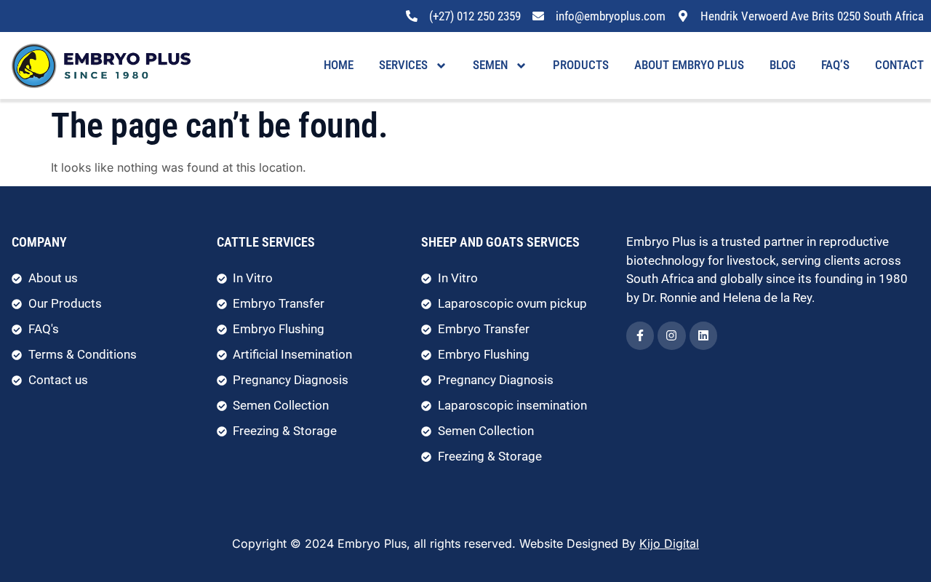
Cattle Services (266, 242)
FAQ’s (835, 64)
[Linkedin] (703, 335)
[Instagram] (671, 335)
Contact (899, 64)
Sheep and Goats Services (500, 242)
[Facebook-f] (640, 335)
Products (581, 64)
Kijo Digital (669, 543)
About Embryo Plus (689, 64)
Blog (783, 64)
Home (338, 64)
